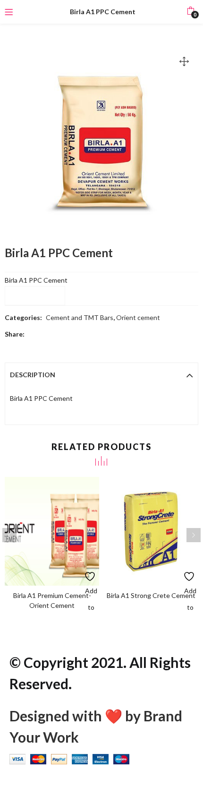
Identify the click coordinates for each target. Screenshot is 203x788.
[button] (190, 12)
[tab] (101, 375)
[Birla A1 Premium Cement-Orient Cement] (52, 530)
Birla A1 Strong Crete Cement (151, 595)
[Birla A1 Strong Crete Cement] (151, 530)
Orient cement (138, 317)
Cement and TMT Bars (79, 317)
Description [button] (32, 375)
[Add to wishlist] (91, 574)
